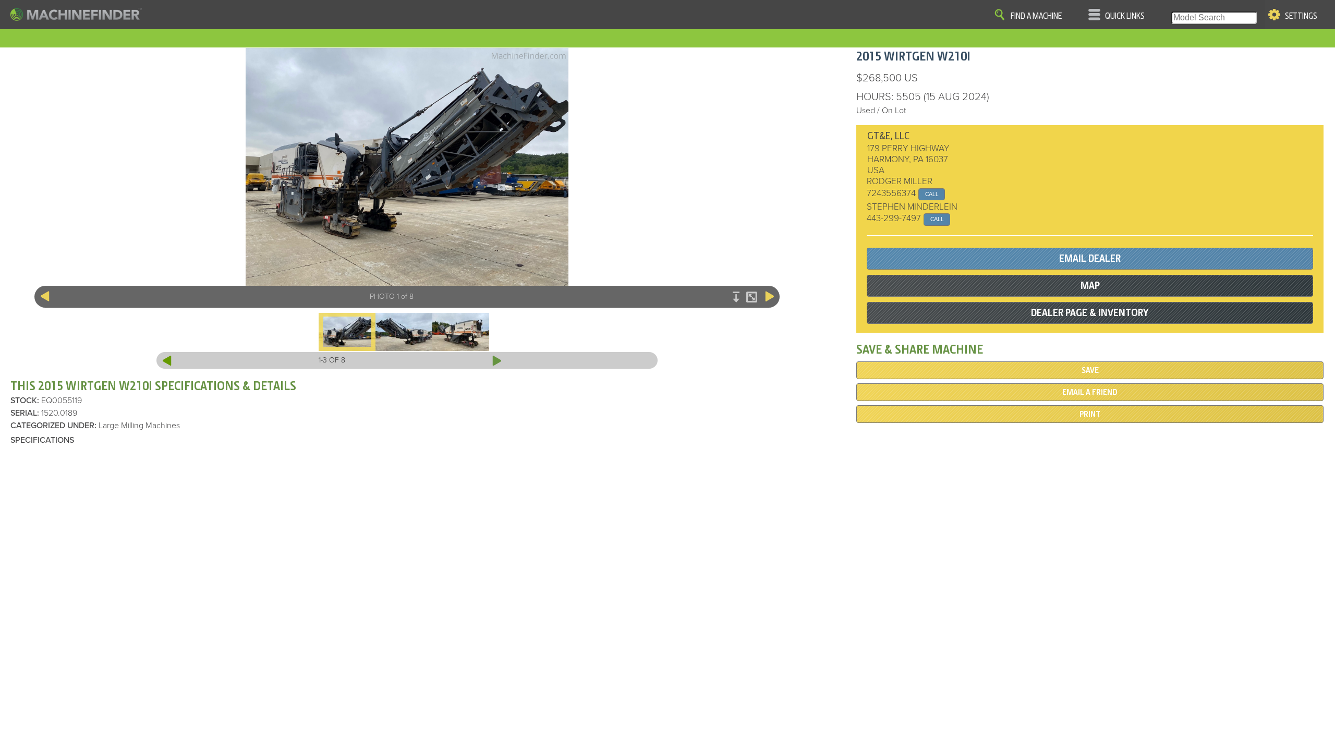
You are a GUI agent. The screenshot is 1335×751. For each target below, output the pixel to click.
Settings (1301, 16)
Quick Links (1125, 16)
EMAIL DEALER (1090, 258)
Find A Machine (1036, 16)
